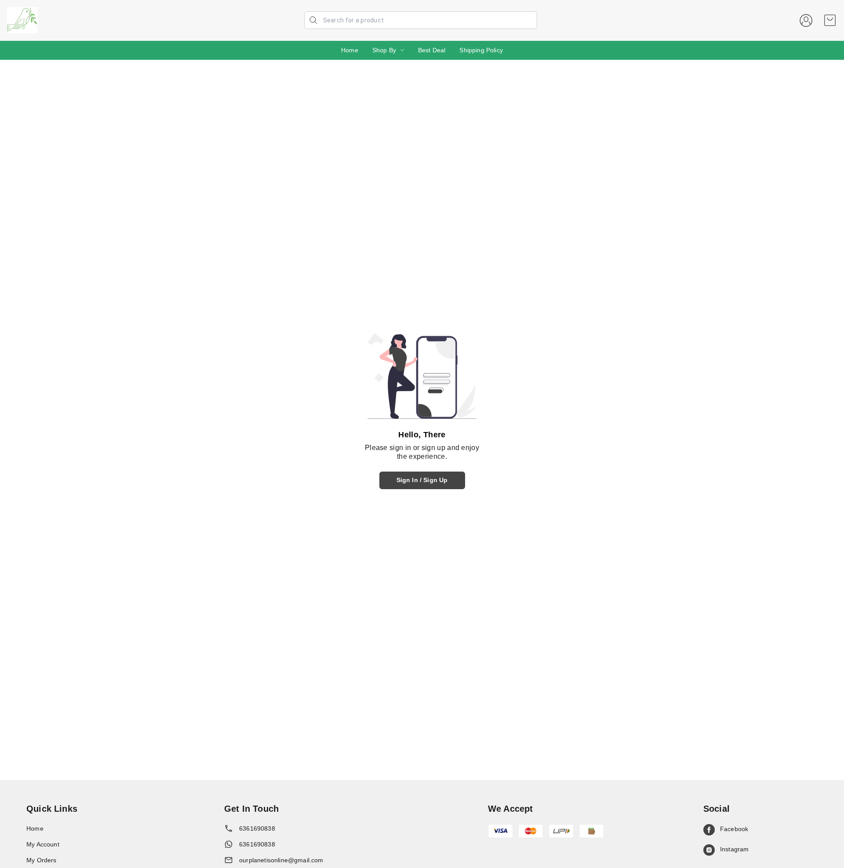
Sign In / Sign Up (422, 479)
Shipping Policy (481, 50)
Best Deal (432, 50)
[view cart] (830, 20)
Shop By (384, 50)
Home (349, 50)
